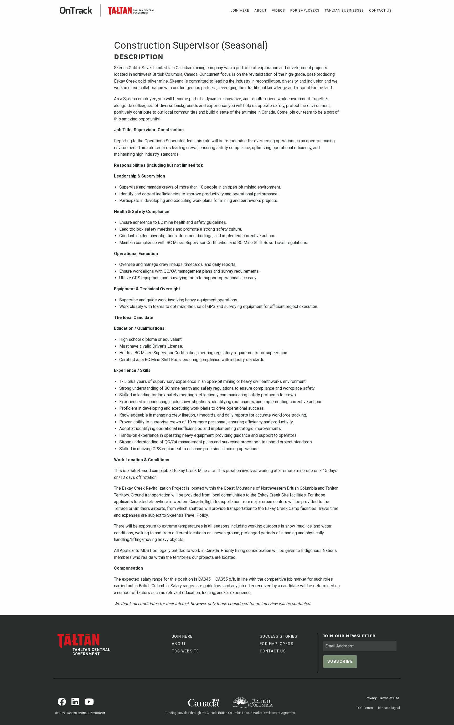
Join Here (239, 10)
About (260, 10)
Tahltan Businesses (344, 10)
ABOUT (179, 644)
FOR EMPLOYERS (276, 644)
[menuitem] (240, 10)
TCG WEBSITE (185, 651)
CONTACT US (273, 651)
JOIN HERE (182, 636)
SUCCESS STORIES (278, 636)
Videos (278, 10)
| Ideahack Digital (388, 708)
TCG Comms (365, 708)
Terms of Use (389, 698)
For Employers (304, 10)
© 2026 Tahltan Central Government (80, 713)
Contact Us (380, 10)
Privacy (371, 698)
